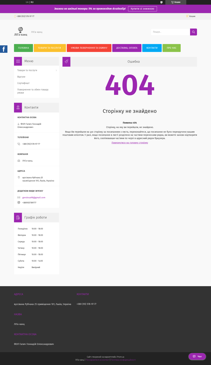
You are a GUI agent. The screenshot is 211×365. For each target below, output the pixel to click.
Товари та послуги (49, 48)
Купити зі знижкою (142, 8)
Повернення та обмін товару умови (32, 91)
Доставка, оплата (126, 48)
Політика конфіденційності (123, 360)
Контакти (152, 48)
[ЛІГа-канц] (20, 37)
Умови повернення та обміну (89, 48)
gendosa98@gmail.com (33, 198)
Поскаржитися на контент (97, 360)
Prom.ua (120, 357)
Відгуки (21, 77)
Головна (23, 48)
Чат (200, 356)
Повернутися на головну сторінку (130, 143)
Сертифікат (23, 83)
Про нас (172, 48)
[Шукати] (193, 32)
